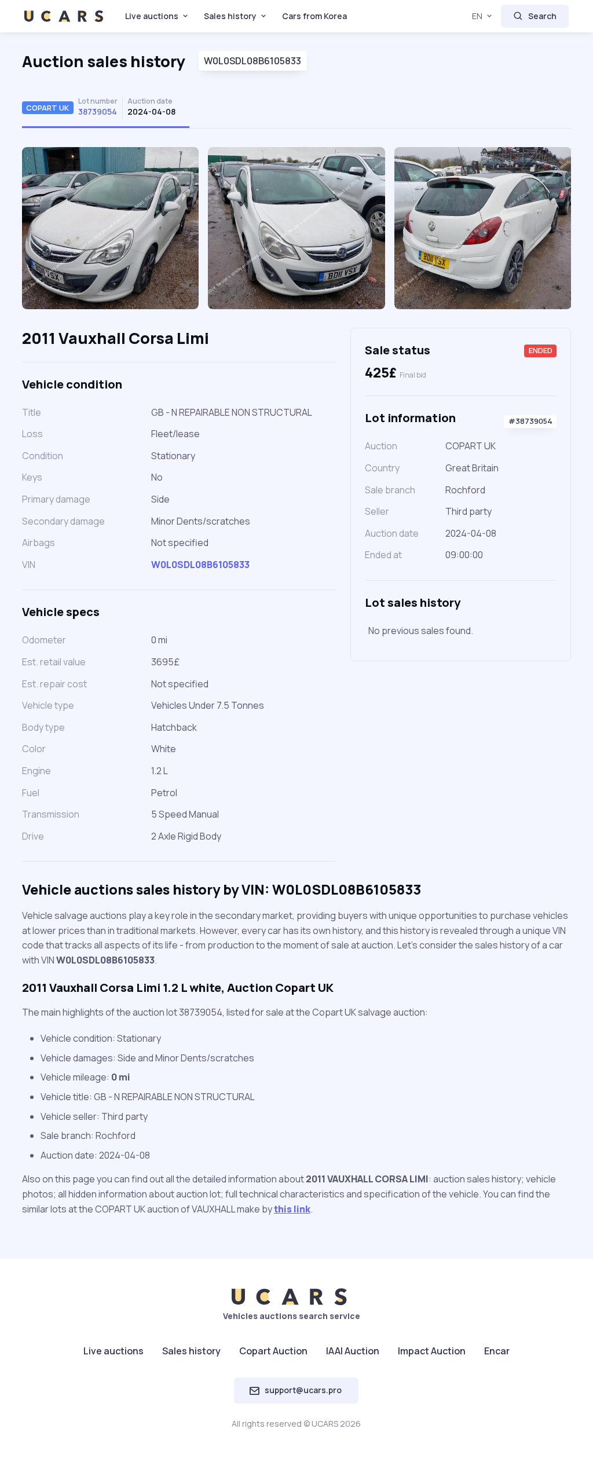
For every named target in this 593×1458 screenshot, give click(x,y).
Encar (497, 1351)
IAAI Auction (352, 1351)
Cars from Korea (314, 15)
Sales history (230, 15)
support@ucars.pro (303, 1389)
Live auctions (151, 15)
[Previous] (44, 232)
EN (477, 15)
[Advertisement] (460, 756)
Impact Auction (432, 1351)
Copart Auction (273, 1351)
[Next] (549, 232)
